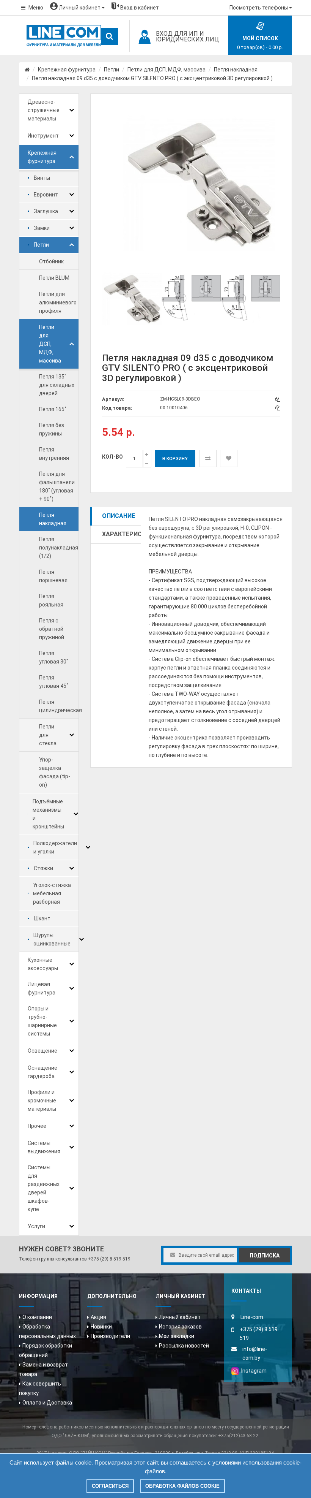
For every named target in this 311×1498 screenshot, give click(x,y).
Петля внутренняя (54, 454)
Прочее (37, 1126)
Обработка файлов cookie (182, 1486)
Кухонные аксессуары (43, 964)
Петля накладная (236, 70)
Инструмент (43, 136)
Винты (42, 178)
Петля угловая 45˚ (53, 682)
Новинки (101, 1327)
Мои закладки (176, 1336)
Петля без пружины (51, 429)
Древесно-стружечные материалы (44, 110)
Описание (118, 515)
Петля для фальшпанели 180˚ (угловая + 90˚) (57, 486)
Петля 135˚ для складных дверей (56, 385)
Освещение (42, 1051)
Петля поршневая (53, 576)
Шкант (42, 918)
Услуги (36, 1226)
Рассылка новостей (184, 1346)
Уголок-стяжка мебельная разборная (52, 893)
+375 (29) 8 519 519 (109, 1259)
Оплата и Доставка (47, 1403)
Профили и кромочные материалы (42, 1100)
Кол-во (112, 457)
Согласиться (110, 1486)
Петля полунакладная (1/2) (58, 547)
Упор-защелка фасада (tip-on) (54, 772)
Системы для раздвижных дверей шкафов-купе (44, 1188)
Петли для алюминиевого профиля (58, 302)
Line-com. (252, 1317)
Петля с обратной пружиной (51, 629)
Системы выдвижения (44, 1147)
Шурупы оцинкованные (52, 939)
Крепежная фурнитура (67, 70)
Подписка (265, 1256)
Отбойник (51, 261)
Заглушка (46, 211)
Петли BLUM (54, 278)
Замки (42, 228)
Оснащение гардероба (42, 1072)
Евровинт (46, 195)
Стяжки (43, 868)
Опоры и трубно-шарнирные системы (42, 1021)
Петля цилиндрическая (60, 706)
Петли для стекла (48, 735)
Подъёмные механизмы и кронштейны (48, 814)
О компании (37, 1317)
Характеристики (121, 534)
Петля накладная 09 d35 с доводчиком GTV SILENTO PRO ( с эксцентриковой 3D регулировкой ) (152, 78)
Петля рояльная (51, 600)
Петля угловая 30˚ (53, 657)
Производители (110, 1336)
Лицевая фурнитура (41, 988)
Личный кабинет (180, 1317)
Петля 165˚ (52, 409)
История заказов (180, 1327)
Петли (111, 70)
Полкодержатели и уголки (55, 847)
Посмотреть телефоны (259, 8)
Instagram (253, 1371)
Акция (98, 1317)
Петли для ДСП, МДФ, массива (166, 70)
